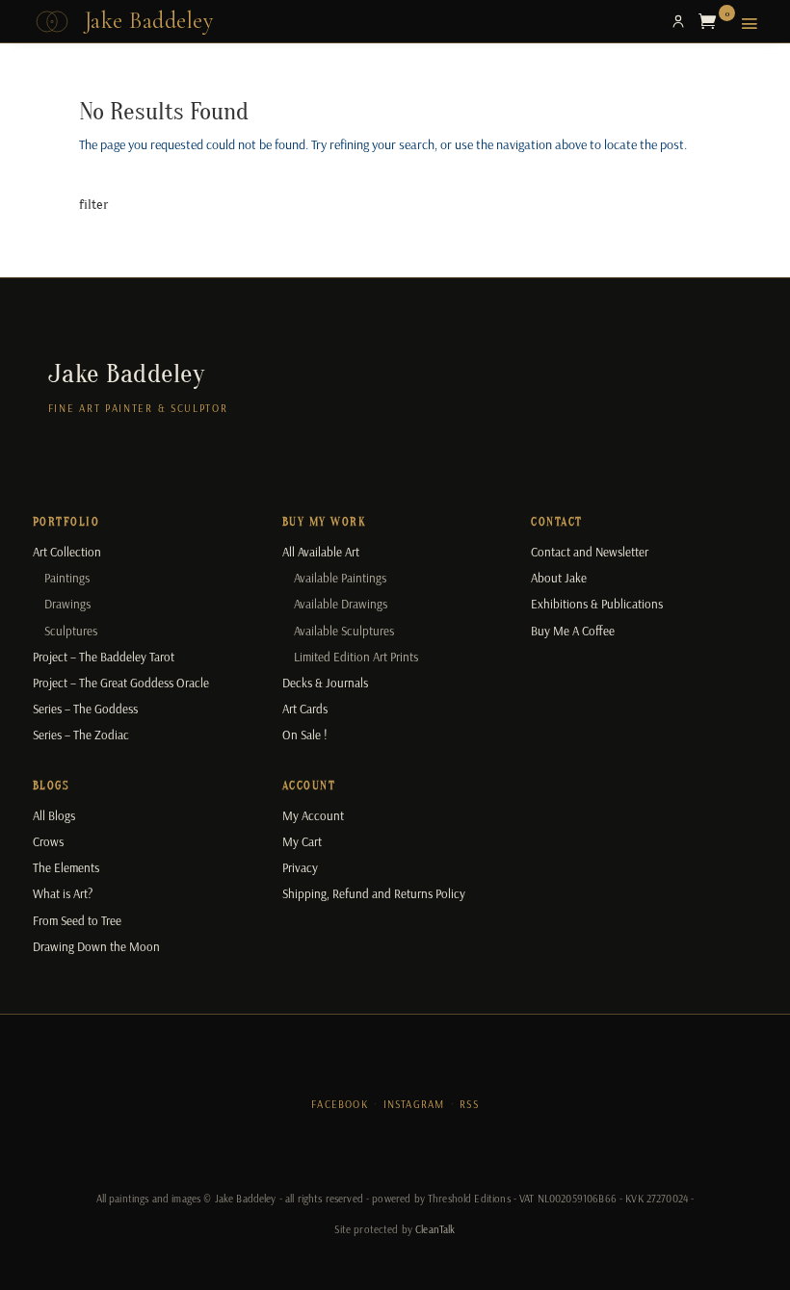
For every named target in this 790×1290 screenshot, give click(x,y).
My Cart (302, 841)
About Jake (559, 577)
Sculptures (70, 630)
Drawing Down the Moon (96, 946)
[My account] (678, 21)
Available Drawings (340, 603)
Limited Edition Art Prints (356, 656)
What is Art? (62, 893)
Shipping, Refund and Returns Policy (373, 893)
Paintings (67, 577)
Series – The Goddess (85, 708)
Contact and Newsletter (589, 551)
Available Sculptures (344, 630)
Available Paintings (340, 577)
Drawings (67, 603)
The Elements (66, 867)
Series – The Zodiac (81, 734)
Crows (48, 841)
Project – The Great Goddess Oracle (121, 682)
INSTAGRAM (414, 1104)
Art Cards (305, 708)
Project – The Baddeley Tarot (103, 656)
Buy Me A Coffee (573, 630)
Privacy (300, 867)
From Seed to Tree (77, 920)
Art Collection (67, 551)
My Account (313, 815)
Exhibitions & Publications (597, 603)
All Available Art (320, 551)
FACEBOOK (339, 1104)
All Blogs (54, 815)
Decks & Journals (325, 682)
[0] (711, 21)
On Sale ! (305, 734)
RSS (469, 1104)
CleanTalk (435, 1229)
